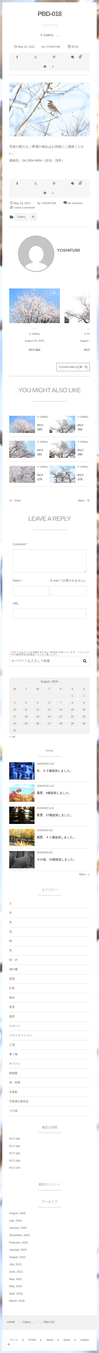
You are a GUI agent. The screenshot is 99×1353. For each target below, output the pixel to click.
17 (14, 716)
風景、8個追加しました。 (54, 793)
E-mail (54, 580)
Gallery (48, 35)
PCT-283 (34, 350)
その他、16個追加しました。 (56, 859)
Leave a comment (24, 207)
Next (81, 500)
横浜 (12, 997)
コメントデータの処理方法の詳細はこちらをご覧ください (49, 653)
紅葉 (12, 988)
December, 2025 (19, 1235)
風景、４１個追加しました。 (56, 837)
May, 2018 (15, 1286)
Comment (19, 544)
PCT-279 (40, 477)
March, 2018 (17, 1300)
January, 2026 (17, 1227)
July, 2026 (15, 1220)
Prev (18, 500)
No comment (74, 203)
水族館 (13, 1091)
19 (37, 716)
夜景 (12, 1007)
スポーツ (14, 1026)
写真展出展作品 (19, 1101)
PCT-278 (81, 477)
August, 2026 (17, 1213)
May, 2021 (15, 1279)
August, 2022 (17, 1257)
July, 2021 (15, 1264)
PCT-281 (40, 452)
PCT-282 (81, 427)
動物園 (13, 1073)
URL (16, 603)
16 (83, 709)
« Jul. (12, 736)
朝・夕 (13, 959)
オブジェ (14, 1063)
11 (26, 709)
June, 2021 (16, 1271)
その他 (13, 1110)
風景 (12, 1016)
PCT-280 (81, 452)
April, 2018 (15, 1293)
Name (17, 580)
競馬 (12, 978)
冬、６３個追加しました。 (55, 770)
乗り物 (13, 1054)
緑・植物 (14, 1082)
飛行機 (13, 969)
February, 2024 (18, 1242)
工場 (12, 1044)
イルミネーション (20, 1035)
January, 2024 (17, 1249)
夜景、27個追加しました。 (55, 815)
